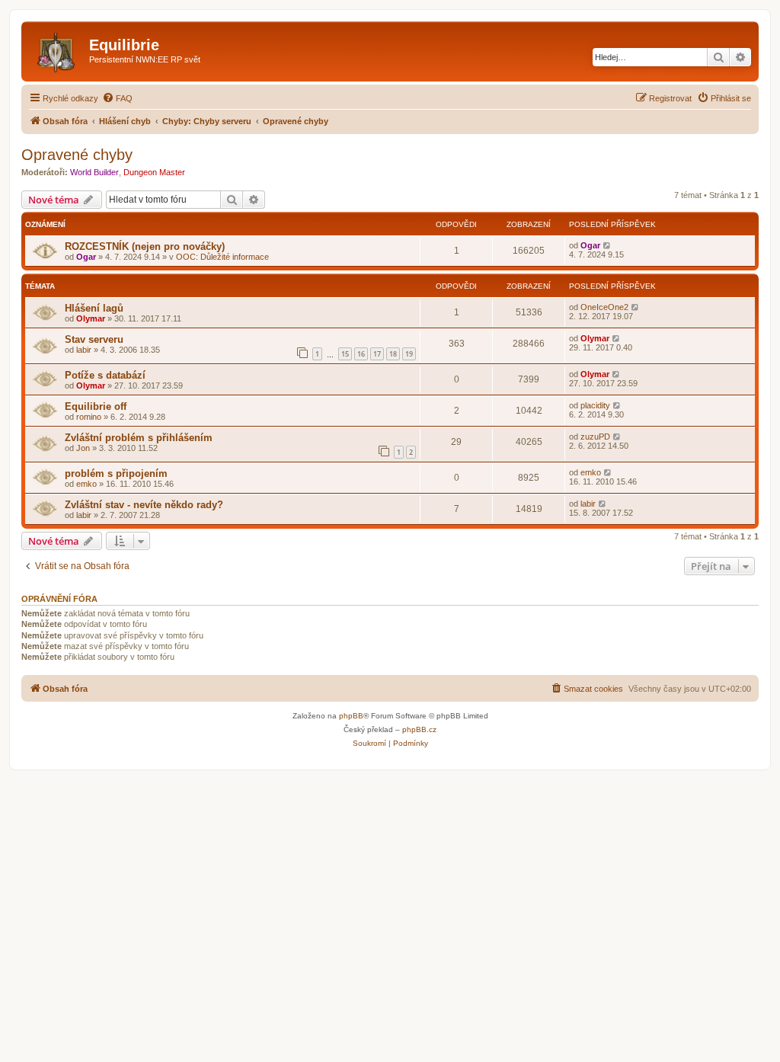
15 (345, 354)
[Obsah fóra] (57, 49)
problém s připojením (116, 473)
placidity (595, 405)
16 (361, 354)
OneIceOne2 (604, 307)
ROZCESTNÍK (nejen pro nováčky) (145, 246)
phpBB (351, 716)
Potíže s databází (105, 375)
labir (83, 349)
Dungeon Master (154, 172)
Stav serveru (94, 339)
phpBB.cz (419, 729)
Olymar (90, 318)
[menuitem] (117, 98)
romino (88, 416)
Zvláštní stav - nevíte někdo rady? (144, 504)
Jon (83, 448)
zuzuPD (595, 436)
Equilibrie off (95, 406)
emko (86, 483)
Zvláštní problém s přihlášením (139, 437)
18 (393, 354)
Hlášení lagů (94, 308)
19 (409, 354)
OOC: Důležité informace (222, 256)
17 (377, 354)
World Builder (94, 172)
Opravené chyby (77, 154)
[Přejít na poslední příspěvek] (607, 245)
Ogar (86, 256)
